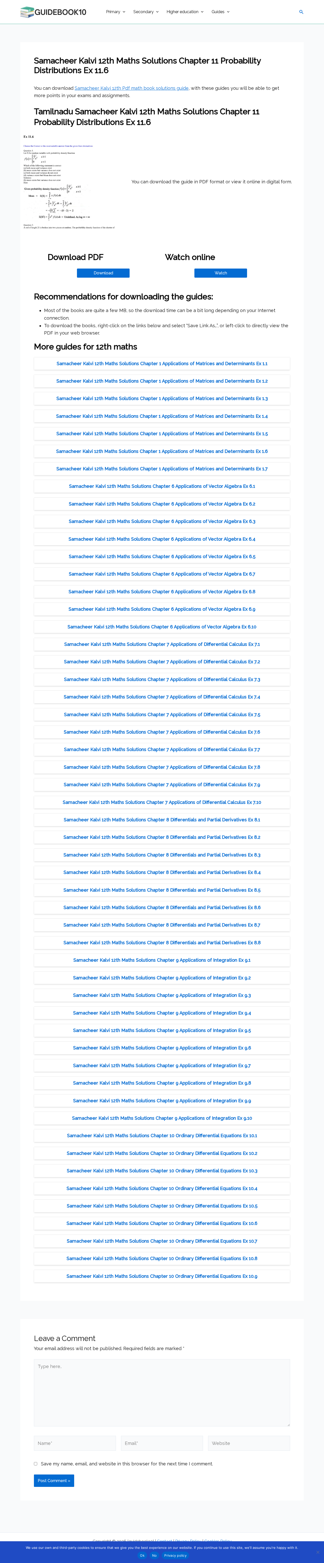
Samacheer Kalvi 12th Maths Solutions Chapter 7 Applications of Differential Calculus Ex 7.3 (162, 679)
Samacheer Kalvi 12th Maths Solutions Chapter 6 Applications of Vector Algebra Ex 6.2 (162, 504)
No (154, 1555)
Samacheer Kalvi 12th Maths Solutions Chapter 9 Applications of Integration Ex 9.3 (162, 995)
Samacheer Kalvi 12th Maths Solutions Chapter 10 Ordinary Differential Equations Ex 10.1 (162, 1135)
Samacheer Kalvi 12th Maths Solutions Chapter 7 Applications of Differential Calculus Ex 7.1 (162, 644)
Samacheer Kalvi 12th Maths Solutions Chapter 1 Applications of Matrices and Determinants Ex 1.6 (162, 451)
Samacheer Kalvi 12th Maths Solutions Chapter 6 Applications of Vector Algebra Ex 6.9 (162, 609)
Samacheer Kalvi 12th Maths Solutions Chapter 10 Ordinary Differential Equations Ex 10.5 (162, 1205)
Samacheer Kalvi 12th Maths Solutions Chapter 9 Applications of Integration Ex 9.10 (162, 1118)
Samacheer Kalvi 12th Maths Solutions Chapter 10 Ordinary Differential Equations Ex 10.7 (162, 1241)
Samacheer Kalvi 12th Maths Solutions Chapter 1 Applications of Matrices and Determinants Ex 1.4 (162, 416)
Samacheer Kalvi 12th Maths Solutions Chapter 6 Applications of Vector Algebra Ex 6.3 (162, 521)
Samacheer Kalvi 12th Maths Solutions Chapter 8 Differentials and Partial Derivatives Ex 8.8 (162, 942)
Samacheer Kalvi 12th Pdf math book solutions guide (132, 88)
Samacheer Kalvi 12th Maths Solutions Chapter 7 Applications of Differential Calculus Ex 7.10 (162, 802)
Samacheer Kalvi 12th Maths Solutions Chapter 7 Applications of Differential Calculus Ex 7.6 (162, 732)
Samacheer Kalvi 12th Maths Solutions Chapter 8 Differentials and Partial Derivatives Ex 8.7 (162, 925)
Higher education (182, 11)
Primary (113, 11)
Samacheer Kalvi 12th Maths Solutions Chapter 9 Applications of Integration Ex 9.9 (162, 1100)
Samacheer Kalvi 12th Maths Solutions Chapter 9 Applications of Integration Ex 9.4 (162, 1013)
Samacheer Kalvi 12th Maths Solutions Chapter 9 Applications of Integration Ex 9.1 (162, 960)
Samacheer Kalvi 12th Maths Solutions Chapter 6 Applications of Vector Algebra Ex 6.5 (162, 556)
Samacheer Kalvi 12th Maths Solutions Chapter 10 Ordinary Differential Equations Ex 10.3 (162, 1170)
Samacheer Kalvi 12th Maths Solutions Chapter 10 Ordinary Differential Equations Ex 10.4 (162, 1188)
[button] (122, 12)
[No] (317, 1552)
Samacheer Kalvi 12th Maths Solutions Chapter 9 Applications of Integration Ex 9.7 (162, 1065)
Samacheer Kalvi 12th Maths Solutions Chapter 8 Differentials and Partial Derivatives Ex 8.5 (162, 890)
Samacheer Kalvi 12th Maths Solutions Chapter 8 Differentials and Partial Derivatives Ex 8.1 (162, 819)
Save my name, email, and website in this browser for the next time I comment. (127, 1463)
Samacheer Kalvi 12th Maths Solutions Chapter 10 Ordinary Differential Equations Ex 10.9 (162, 1276)
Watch (221, 273)
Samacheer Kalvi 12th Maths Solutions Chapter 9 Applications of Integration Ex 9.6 (162, 1047)
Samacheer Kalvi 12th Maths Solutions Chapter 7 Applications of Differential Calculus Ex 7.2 (162, 661)
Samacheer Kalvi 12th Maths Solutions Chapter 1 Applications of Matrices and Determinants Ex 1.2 (162, 381)
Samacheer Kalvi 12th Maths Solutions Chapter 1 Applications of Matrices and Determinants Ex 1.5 (162, 433)
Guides (218, 11)
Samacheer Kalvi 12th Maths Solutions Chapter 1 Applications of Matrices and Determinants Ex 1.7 (162, 468)
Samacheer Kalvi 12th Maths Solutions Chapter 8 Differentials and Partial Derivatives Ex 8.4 (162, 872)
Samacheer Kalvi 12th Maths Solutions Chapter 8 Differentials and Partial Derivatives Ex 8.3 (162, 854)
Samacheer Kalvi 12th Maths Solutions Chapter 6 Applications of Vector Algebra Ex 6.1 (162, 486)
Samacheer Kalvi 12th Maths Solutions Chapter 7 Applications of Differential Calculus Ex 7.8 (162, 767)
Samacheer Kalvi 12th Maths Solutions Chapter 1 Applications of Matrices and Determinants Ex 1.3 (162, 398)
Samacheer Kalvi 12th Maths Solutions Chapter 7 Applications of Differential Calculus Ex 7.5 (162, 714)
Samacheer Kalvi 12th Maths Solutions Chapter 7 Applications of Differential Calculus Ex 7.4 (162, 696)
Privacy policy (175, 1555)
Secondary (143, 11)
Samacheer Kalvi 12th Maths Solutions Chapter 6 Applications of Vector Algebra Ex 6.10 (162, 626)
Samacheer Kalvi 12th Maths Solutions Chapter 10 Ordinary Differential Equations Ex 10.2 (162, 1153)
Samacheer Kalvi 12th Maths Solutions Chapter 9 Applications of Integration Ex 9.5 (162, 1030)
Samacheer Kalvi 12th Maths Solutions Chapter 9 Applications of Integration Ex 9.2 (162, 977)
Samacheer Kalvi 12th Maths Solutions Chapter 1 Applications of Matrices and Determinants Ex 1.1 (162, 363)
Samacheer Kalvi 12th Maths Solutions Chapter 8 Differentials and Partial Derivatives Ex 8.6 (162, 907)
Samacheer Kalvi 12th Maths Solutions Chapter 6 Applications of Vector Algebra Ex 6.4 (162, 539)
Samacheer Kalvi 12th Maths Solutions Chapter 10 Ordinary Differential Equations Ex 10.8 (162, 1258)
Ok (142, 1555)
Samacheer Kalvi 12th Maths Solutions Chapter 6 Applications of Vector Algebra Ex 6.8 (162, 591)
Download (103, 273)
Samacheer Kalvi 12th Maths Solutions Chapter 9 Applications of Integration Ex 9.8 (162, 1083)
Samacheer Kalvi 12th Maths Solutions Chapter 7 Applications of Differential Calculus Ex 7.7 (162, 749)
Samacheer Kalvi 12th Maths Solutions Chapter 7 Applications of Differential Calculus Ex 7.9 (162, 784)
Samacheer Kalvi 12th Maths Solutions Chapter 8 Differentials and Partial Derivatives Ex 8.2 (162, 837)
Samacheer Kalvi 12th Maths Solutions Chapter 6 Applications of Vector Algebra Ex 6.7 (162, 574)
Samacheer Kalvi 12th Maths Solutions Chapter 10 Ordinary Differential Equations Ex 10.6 (162, 1223)
